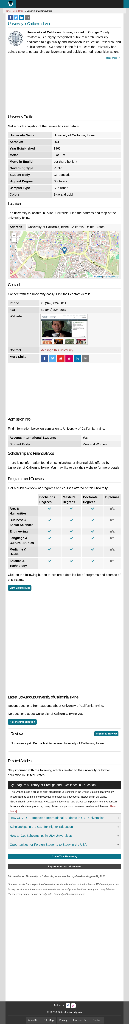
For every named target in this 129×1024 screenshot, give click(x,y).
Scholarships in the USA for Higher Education (41, 826)
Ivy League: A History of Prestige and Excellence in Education (53, 785)
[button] (64, 251)
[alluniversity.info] (11, 4)
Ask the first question (22, 722)
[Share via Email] (27, 17)
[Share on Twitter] (16, 17)
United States (19, 11)
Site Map (49, 1020)
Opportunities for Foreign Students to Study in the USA (48, 844)
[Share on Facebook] (10, 17)
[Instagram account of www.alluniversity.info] (73, 1005)
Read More (112, 58)
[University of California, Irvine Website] (64, 343)
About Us (33, 1020)
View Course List (20, 588)
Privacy (63, 1020)
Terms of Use (80, 1020)
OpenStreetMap (112, 276)
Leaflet (98, 276)
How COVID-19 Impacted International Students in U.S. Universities (57, 818)
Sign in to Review (106, 733)
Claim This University (64, 856)
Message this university (56, 350)
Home (8, 11)
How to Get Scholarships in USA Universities (41, 835)
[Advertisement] (64, 86)
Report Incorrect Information (64, 866)
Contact (97, 1020)
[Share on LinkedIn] (21, 17)
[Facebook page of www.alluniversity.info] (68, 1005)
